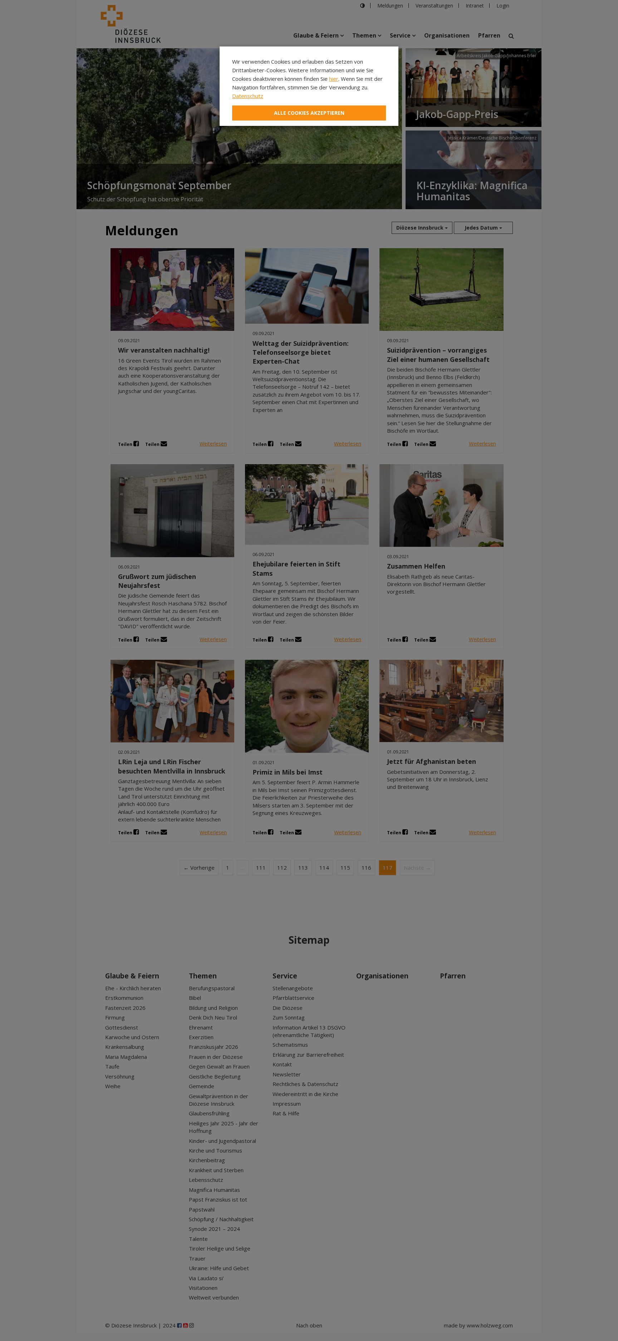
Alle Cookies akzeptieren (309, 112)
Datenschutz (247, 95)
